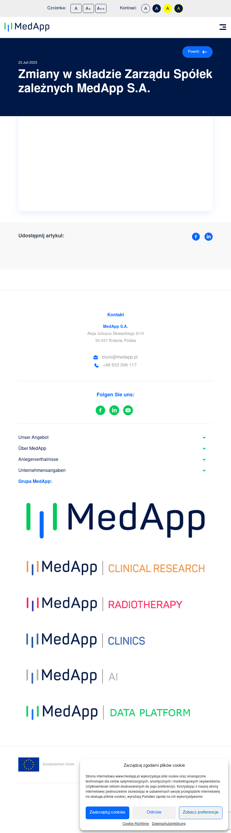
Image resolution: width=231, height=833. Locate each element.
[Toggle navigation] (222, 27)
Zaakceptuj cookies (107, 812)
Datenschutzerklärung (169, 824)
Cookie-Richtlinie (136, 824)
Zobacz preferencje (200, 812)
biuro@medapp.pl (120, 357)
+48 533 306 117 (120, 365)
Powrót (193, 52)
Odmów (154, 812)
